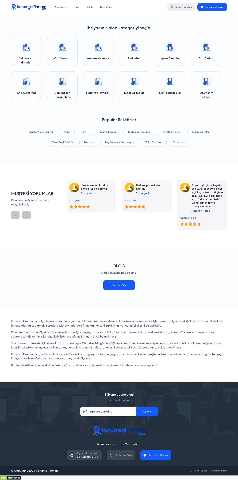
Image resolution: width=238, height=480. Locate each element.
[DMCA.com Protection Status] (10, 477)
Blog (76, 7)
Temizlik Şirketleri (171, 131)
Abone (147, 411)
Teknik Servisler (200, 131)
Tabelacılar (179, 142)
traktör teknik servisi (41, 131)
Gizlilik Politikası (106, 444)
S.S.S (90, 7)
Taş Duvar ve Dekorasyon (120, 142)
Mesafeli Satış (133, 444)
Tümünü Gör (119, 285)
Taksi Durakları (153, 142)
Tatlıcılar (89, 142)
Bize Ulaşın (106, 7)
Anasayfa (60, 7)
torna (67, 131)
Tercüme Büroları (107, 131)
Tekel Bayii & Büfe (62, 142)
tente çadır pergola (139, 131)
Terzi (84, 131)
